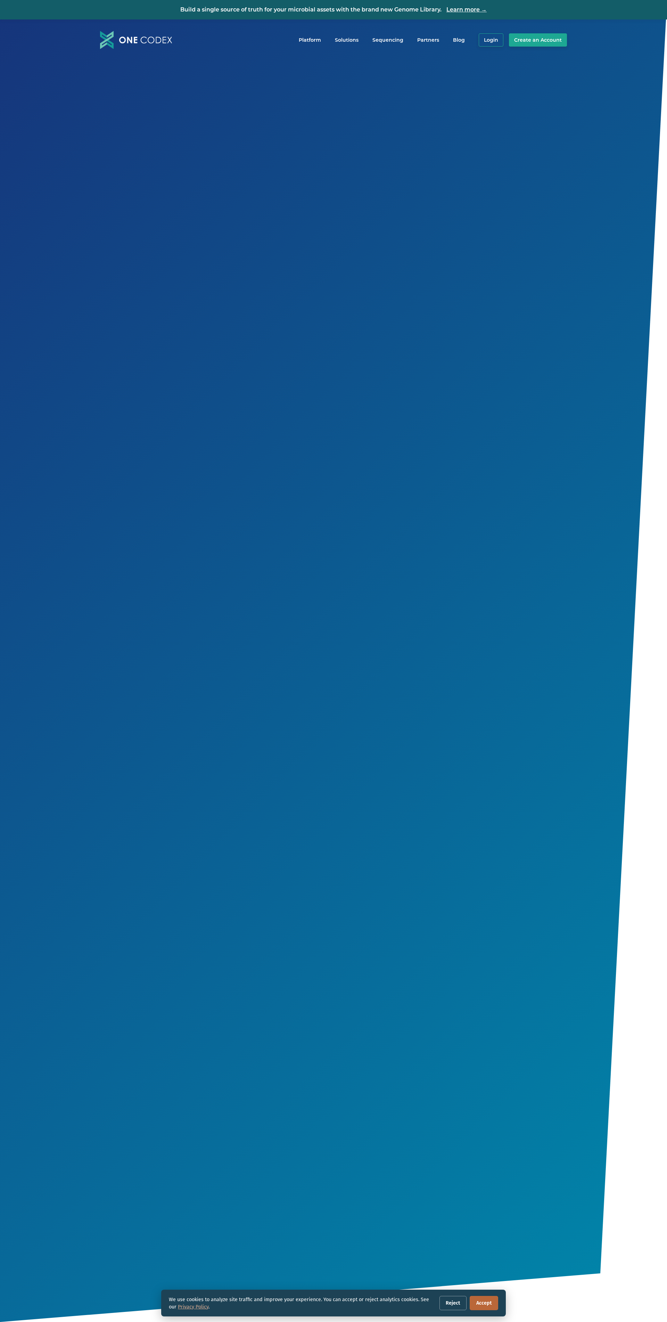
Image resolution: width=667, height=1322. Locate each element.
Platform (310, 40)
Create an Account (538, 40)
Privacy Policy (193, 1306)
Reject (453, 1302)
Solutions (347, 40)
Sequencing (387, 40)
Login (491, 40)
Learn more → (466, 9)
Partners (428, 40)
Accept (484, 1302)
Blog (459, 40)
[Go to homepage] (136, 40)
